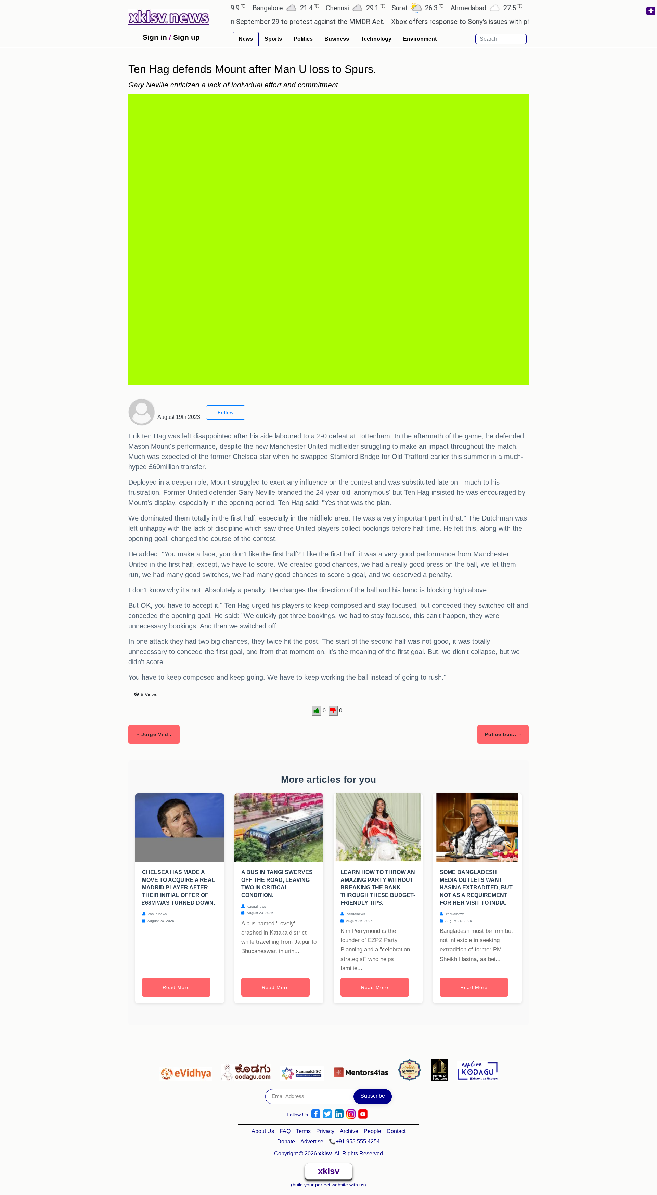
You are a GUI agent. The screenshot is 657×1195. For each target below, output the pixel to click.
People (372, 1131)
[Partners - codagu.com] (247, 1069)
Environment (420, 39)
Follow (226, 412)
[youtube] (363, 1114)
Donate (286, 1141)
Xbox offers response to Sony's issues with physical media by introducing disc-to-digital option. (505, 21)
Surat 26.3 (389, 7)
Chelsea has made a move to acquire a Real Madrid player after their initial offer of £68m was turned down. (178, 887)
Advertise (311, 1141)
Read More (176, 987)
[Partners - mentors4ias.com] (363, 1069)
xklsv (328, 1171)
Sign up (186, 37)
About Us (263, 1131)
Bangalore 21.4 (257, 7)
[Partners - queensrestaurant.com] (411, 1069)
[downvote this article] (333, 711)
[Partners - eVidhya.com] (187, 1069)
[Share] (650, 11)
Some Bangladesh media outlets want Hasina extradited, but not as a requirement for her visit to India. (476, 887)
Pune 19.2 (525, 7)
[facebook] (315, 1114)
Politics (303, 39)
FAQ (285, 1131)
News (246, 39)
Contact (396, 1131)
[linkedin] (339, 1114)
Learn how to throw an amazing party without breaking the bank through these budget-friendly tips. (377, 887)
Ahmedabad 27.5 (457, 7)
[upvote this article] (316, 711)
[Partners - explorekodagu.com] (477, 1069)
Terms (303, 1131)
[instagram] (351, 1114)
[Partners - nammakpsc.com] (304, 1069)
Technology (376, 39)
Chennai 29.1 (326, 7)
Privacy (325, 1131)
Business (336, 39)
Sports (273, 39)
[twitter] (327, 1114)
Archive (349, 1131)
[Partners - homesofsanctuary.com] (441, 1069)
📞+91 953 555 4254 (354, 1141)
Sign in (155, 37)
